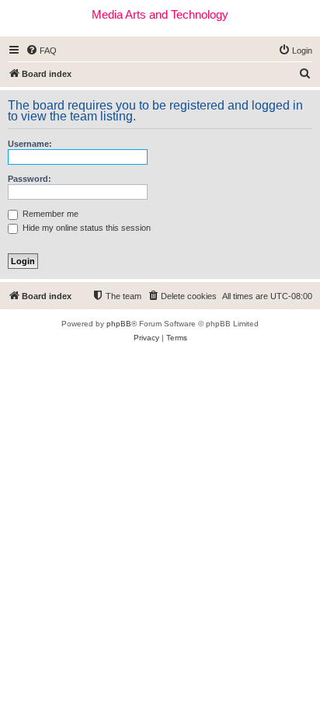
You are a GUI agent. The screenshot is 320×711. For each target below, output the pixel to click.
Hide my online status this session (85, 227)
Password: (29, 178)
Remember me (49, 213)
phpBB (118, 323)
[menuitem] (41, 50)
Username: (30, 143)
